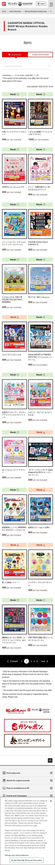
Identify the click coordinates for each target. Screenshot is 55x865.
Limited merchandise (40, 54)
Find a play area (13, 773)
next (43, 661)
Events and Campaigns (17, 796)
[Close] (51, 801)
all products (16, 54)
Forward (14, 661)
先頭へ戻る (50, 760)
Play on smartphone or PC (18, 788)
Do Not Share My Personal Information (26, 860)
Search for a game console (18, 780)
